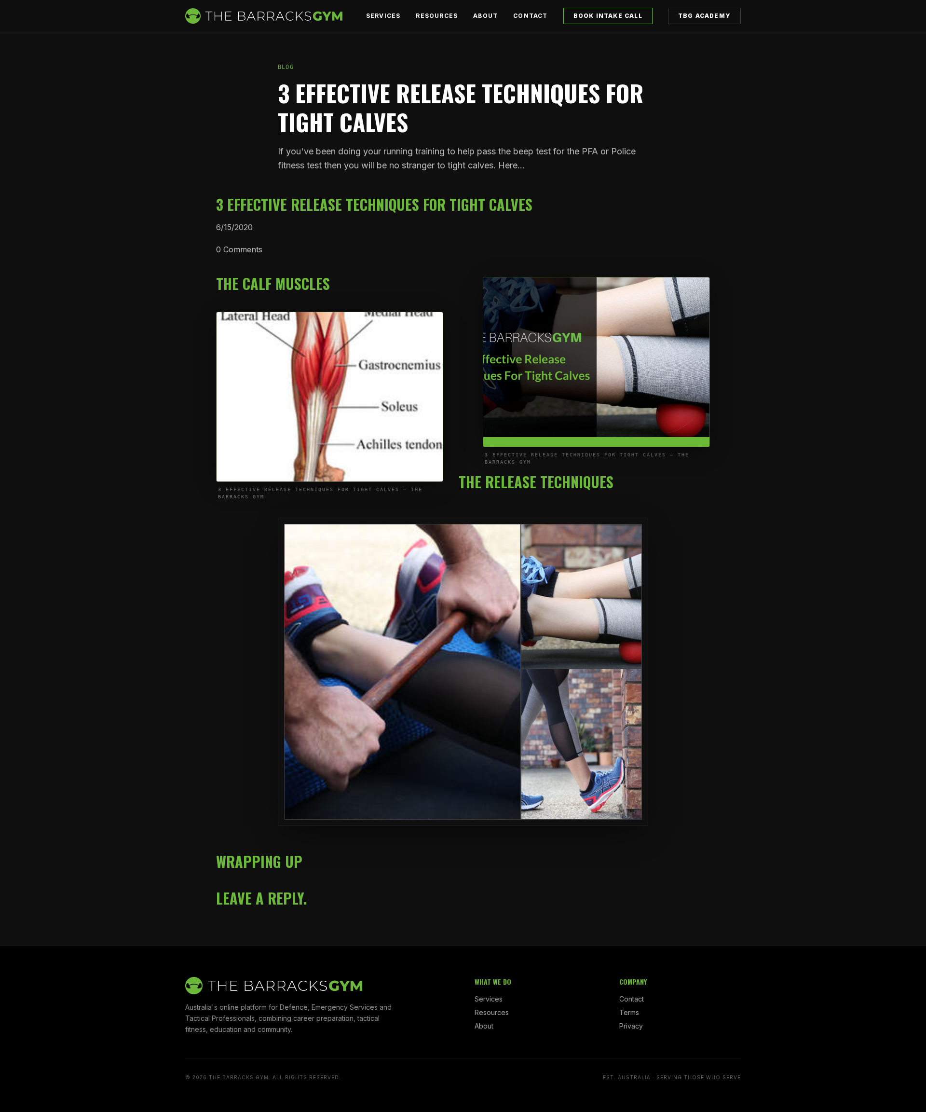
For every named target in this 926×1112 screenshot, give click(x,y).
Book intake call (607, 15)
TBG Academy (704, 15)
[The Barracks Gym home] (263, 16)
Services (383, 15)
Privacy (631, 1026)
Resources (437, 15)
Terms (629, 1012)
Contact (530, 15)
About (485, 15)
